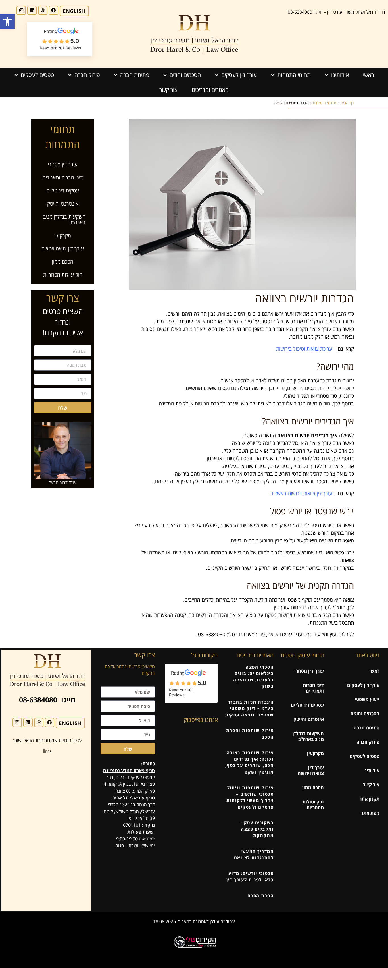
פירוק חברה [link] (87, 75)
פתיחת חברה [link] (134, 75)
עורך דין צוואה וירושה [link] (62, 248)
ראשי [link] (368, 75)
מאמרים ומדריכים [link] (210, 90)
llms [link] (47, 751)
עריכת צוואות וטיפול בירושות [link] (304, 348)
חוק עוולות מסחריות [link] (62, 274)
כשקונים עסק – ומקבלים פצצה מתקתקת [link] (257, 829)
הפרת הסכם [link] (260, 895)
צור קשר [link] (168, 90)
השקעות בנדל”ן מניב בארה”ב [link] (64, 219)
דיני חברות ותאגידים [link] (63, 177)
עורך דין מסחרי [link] (63, 164)
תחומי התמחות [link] (294, 75)
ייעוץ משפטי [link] (367, 699)
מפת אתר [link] (370, 813)
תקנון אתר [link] (369, 799)
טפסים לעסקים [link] (37, 75)
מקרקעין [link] (62, 235)
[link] (7, 21)
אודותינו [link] (340, 75)
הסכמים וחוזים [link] (185, 75)
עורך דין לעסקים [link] (239, 75)
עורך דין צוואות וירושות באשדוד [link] (301, 493)
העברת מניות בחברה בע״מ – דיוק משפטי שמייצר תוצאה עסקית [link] (249, 708)
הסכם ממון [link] (62, 261)
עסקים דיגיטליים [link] (62, 190)
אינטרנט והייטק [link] (62, 203)
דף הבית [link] (347, 102)
